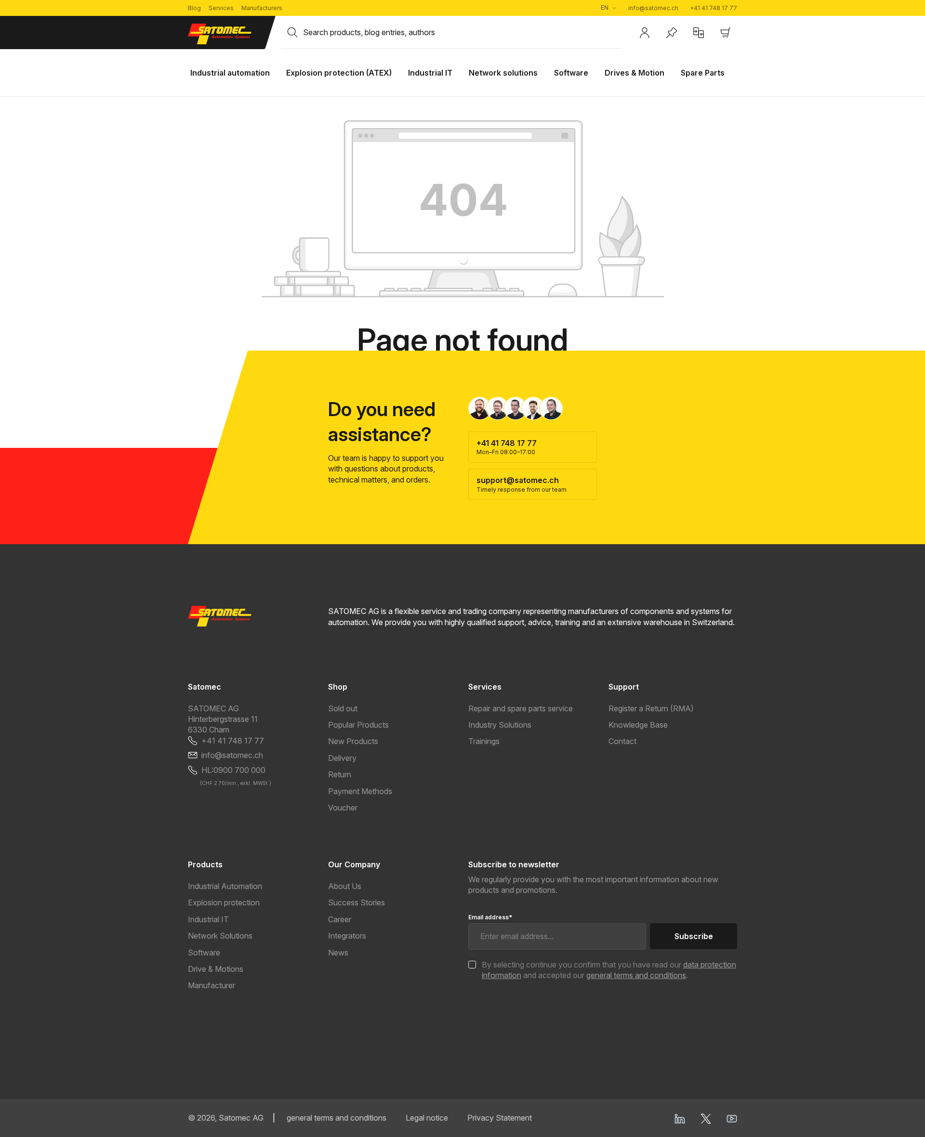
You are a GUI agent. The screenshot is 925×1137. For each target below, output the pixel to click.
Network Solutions (220, 936)
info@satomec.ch (653, 8)
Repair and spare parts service (520, 708)
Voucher (342, 807)
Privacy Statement (499, 1118)
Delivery (342, 758)
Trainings (484, 741)
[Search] (292, 32)
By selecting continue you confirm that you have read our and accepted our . (609, 970)
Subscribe (693, 936)
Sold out (342, 708)
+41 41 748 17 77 (713, 8)
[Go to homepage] (229, 34)
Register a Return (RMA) (651, 708)
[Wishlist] (671, 32)
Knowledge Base (638, 725)
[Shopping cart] (725, 32)
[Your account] (644, 32)
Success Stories (356, 902)
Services (221, 8)
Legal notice (427, 1118)
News (338, 952)
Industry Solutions (499, 725)
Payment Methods (360, 791)
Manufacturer (211, 985)
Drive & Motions (215, 969)
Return (339, 774)
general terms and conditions (636, 975)
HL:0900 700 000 (233, 770)
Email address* (490, 917)
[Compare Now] (698, 32)
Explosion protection (224, 902)
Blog (194, 8)
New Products (353, 741)
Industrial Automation (225, 886)
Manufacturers (261, 8)
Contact (622, 741)
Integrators (347, 936)
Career (339, 919)
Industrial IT (208, 919)
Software (204, 952)
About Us (344, 886)
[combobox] (462, 32)
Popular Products (358, 725)
